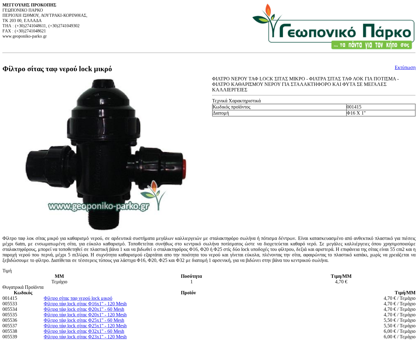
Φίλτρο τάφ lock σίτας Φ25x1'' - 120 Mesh (85, 325)
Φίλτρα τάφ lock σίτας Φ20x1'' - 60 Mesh (84, 309)
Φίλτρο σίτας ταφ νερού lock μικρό (78, 298)
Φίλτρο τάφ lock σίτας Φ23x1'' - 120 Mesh (85, 336)
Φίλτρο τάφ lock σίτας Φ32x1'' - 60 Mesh (84, 331)
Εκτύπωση (405, 67)
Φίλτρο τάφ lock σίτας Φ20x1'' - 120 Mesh (85, 314)
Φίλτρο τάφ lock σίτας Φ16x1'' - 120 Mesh (85, 303)
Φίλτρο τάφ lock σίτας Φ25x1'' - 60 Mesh (84, 320)
